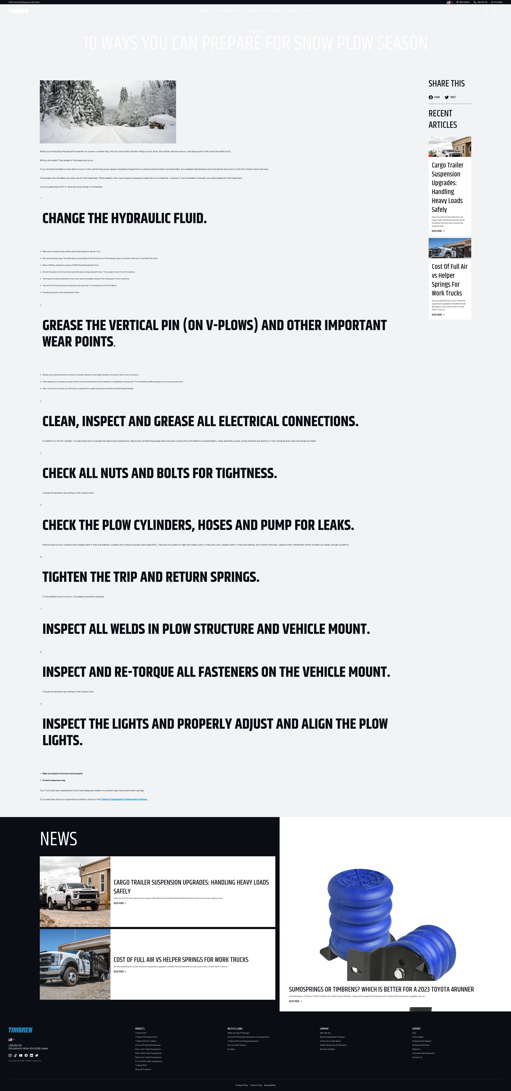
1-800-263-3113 (15, 1045)
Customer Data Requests (423, 1053)
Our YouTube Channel (237, 1045)
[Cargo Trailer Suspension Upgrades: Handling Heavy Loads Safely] (450, 147)
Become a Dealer (327, 1049)
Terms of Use (256, 1085)
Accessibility (270, 1085)
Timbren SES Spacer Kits (146, 1037)
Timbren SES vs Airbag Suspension (243, 1041)
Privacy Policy (242, 1085)
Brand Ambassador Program (332, 1037)
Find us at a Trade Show (330, 1041)
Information (255, 31)
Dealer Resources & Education (333, 1045)
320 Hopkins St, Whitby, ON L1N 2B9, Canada (28, 1048)
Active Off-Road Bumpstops (148, 1045)
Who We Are (325, 1033)
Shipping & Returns (420, 1045)
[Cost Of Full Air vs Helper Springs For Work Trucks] (450, 248)
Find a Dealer (418, 1037)
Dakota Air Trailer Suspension (148, 1057)
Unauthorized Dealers (421, 1041)
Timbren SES (141, 1033)
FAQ (414, 1033)
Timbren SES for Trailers (145, 1041)
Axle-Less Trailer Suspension (148, 1049)
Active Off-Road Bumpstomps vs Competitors (248, 1037)
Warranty (416, 1049)
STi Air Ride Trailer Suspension (148, 1061)
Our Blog (231, 1049)
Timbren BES (141, 1065)
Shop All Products (143, 1069)
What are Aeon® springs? (239, 1033)
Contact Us (417, 1057)
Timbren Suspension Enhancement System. (124, 799)
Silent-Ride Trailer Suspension (148, 1053)
